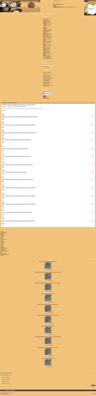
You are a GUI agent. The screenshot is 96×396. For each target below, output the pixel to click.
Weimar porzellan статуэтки (5, 254)
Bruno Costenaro (3, 235)
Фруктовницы (45, 27)
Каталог (8, 13)
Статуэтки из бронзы (46, 57)
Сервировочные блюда (47, 30)
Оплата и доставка (27, 13)
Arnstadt (2, 231)
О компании (35, 13)
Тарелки (44, 26)
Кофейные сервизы (46, 21)
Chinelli (2, 239)
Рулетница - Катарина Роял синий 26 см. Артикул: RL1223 (47, 73)
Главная (3, 13)
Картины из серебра (46, 51)
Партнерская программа (50, 13)
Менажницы (45, 32)
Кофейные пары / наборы (47, 22)
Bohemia (2, 234)
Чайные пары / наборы (47, 20)
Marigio (2, 246)
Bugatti (2, 236)
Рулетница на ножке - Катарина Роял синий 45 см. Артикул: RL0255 (47, 82)
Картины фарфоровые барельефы (47, 50)
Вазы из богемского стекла (47, 34)
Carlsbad (2, 237)
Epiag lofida (3, 242)
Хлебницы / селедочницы (47, 29)
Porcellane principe (4, 248)
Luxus (2, 245)
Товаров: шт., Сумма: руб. (91, 9)
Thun (1, 251)
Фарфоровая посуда (46, 55)
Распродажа (19, 13)
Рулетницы (45, 23)
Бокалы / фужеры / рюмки (47, 41)
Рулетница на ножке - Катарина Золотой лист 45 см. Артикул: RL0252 (48, 85)
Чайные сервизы (46, 19)
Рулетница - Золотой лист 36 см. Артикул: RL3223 (47, 75)
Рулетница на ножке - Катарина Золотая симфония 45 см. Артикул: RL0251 (47, 77)
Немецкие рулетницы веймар (12, 102)
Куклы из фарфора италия (47, 58)
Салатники (45, 28)
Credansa (2, 240)
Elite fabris (2, 241)
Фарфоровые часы (46, 48)
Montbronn (2, 247)
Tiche (1, 252)
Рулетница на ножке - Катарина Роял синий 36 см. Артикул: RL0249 (47, 80)
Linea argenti (3, 244)
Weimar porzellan (3, 253)
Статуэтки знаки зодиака (47, 56)
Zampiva (2, 255)
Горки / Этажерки (46, 31)
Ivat (1, 243)
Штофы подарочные (46, 47)
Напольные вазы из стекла (47, 36)
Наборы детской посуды (47, 33)
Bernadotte (2, 233)
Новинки (13, 13)
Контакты (42, 13)
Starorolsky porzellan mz (5, 250)
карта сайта (94, 393)
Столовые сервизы (46, 18)
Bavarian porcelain (4, 232)
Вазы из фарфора (46, 35)
